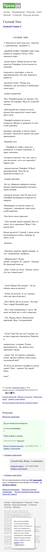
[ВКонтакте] (6, 392)
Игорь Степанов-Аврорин (13, 446)
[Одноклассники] (9, 392)
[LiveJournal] (14, 392)
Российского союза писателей (25, 549)
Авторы (7, 12)
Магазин (7, 15)
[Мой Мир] (11, 392)
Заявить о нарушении (16, 399)
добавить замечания (12, 455)
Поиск (39, 12)
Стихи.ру (7, 507)
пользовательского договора (19, 515)
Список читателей (9, 397)
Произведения (18, 12)
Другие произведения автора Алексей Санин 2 (20, 403)
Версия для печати (25, 397)
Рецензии (30, 12)
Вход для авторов (31, 15)
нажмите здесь (19, 542)
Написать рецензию (10, 417)
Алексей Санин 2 (12, 26)
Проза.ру (16, 507)
